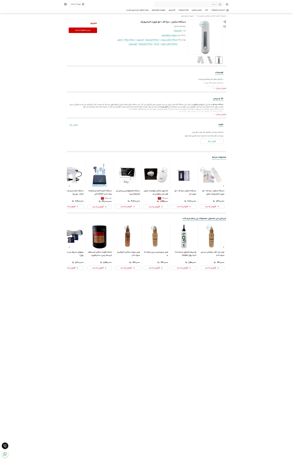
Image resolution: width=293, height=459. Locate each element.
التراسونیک (178, 30)
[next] (69, 186)
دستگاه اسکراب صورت (169, 44)
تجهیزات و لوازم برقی (187, 16)
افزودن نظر (74, 125)
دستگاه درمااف (129, 40)
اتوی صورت (133, 44)
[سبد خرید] (65, 4)
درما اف (156, 44)
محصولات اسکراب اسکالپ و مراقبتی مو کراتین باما (211, 16)
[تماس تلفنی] (5, 446)
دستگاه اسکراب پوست (169, 40)
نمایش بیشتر (221, 88)
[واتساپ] (5, 454)
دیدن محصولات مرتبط (83, 30)
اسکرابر (120, 40)
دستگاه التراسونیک (152, 40)
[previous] (223, 186)
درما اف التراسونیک (146, 44)
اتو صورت (140, 40)
